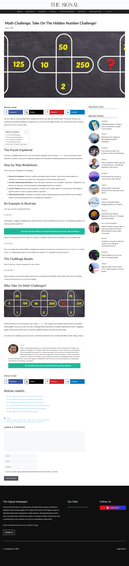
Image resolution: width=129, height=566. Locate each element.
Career (53, 11)
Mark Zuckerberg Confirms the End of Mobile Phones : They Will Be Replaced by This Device (113, 165)
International (95, 11)
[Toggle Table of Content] (25, 132)
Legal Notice (121, 549)
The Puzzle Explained (13, 135)
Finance (42, 11)
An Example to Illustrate (14, 139)
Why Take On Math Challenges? (17, 144)
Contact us (9, 532)
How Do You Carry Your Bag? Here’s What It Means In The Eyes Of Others (28, 420)
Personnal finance (81, 507)
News (19, 11)
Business (30, 11)
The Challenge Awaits (13, 142)
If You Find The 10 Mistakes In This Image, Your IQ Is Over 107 (25, 422)
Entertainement (67, 11)
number (60, 155)
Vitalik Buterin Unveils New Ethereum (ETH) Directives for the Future (112, 191)
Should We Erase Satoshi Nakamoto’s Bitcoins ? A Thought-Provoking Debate (112, 216)
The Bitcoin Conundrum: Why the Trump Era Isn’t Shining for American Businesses (112, 244)
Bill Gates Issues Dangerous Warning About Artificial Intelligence (110, 139)
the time (41, 324)
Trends (109, 11)
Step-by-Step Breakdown (15, 137)
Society (81, 11)
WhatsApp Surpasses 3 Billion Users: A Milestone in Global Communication (111, 127)
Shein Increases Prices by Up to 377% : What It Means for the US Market (112, 269)
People (71, 507)
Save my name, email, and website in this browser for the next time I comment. (32, 472)
